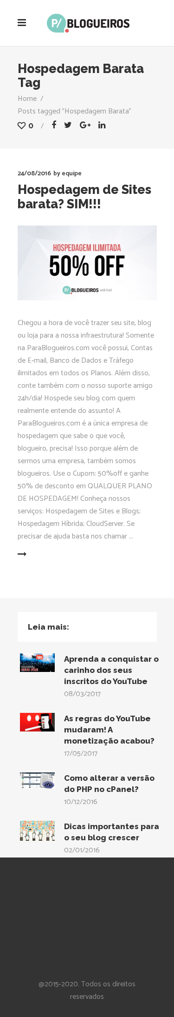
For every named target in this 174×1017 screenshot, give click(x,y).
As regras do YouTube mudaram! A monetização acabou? (109, 729)
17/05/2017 (80, 753)
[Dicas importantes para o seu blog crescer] (37, 831)
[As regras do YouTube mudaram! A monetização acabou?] (37, 722)
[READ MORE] (44, 555)
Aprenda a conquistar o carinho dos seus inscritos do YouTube (111, 670)
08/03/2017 (82, 694)
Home (27, 99)
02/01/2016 (82, 850)
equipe (72, 173)
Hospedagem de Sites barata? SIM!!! (84, 196)
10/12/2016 (80, 802)
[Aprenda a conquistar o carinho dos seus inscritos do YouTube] (37, 662)
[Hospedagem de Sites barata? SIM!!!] (87, 263)
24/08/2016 (34, 173)
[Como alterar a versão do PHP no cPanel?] (37, 780)
